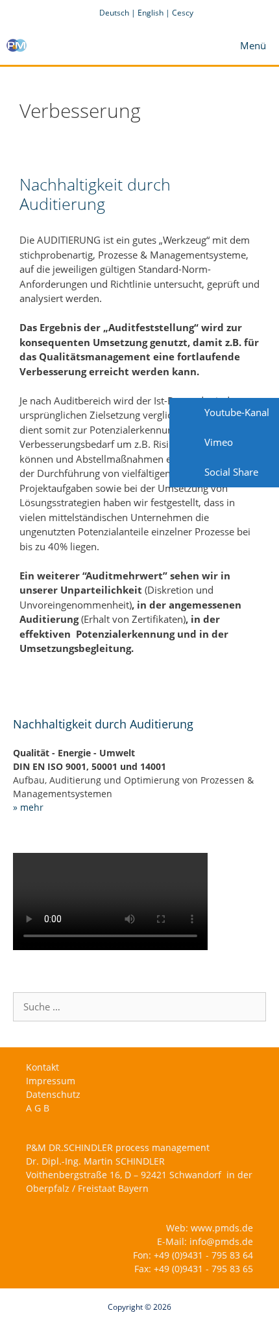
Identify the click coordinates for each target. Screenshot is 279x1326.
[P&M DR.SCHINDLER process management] (16, 45)
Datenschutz (53, 1094)
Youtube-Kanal (235, 412)
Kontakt (42, 1067)
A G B (37, 1108)
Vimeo (217, 442)
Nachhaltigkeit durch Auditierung (95, 194)
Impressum (50, 1081)
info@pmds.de (221, 1241)
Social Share (230, 471)
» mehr (28, 807)
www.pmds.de (222, 1228)
